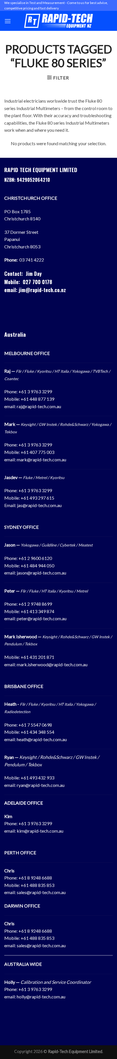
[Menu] (7, 21)
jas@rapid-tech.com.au (39, 505)
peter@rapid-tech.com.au (41, 618)
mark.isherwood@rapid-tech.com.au (52, 664)
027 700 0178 (37, 282)
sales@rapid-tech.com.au (41, 892)
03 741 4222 (31, 259)
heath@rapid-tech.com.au (42, 739)
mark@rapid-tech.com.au (41, 459)
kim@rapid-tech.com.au (40, 830)
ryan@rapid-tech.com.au (40, 785)
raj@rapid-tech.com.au (39, 406)
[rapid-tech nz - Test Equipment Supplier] (58, 21)
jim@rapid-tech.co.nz (42, 290)
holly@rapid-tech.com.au (41, 996)
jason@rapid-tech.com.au (41, 572)
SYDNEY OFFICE (21, 527)
